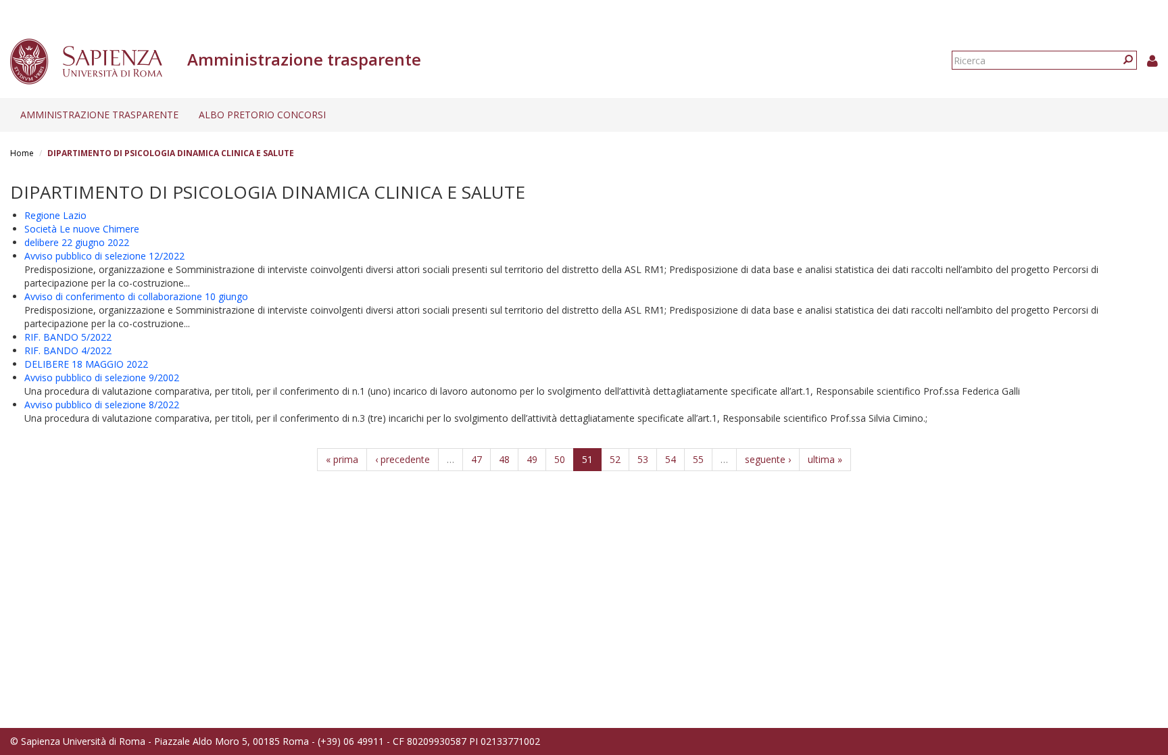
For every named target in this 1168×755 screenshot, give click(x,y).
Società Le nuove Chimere (81, 228)
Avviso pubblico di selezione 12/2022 (104, 255)
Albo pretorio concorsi (262, 114)
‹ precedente (402, 459)
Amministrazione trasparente (99, 114)
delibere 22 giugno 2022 (76, 242)
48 (504, 459)
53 (642, 459)
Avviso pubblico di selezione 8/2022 (101, 404)
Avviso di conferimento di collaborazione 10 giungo (136, 296)
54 (670, 459)
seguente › (768, 459)
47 (476, 459)
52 (615, 459)
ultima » (825, 459)
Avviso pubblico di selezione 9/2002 (101, 377)
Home (22, 153)
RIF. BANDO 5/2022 (68, 337)
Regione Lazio (55, 215)
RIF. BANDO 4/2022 (68, 350)
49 (532, 459)
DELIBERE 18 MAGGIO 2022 (86, 364)
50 (559, 459)
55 (698, 459)
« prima (342, 459)
